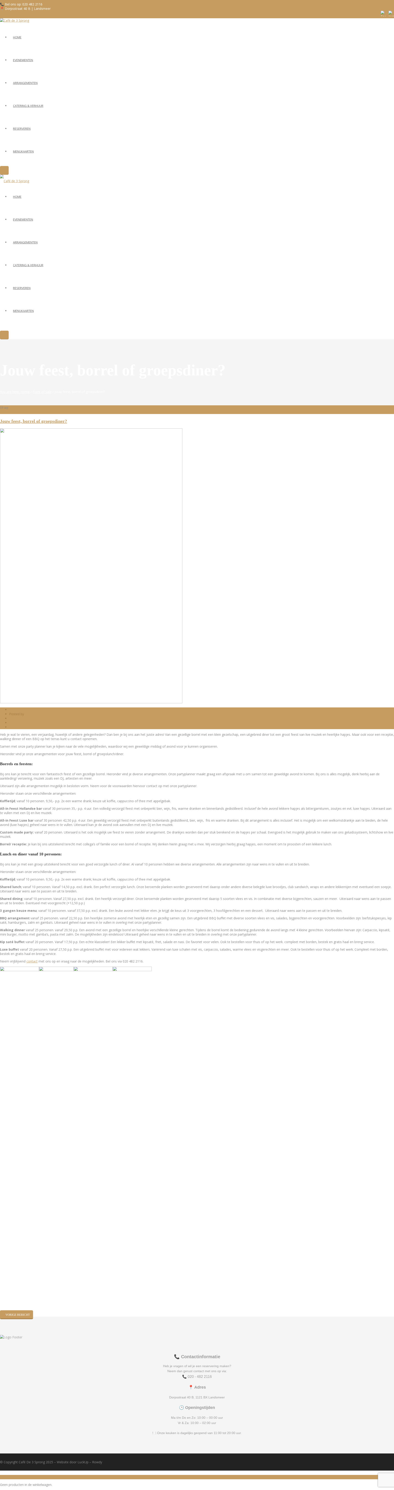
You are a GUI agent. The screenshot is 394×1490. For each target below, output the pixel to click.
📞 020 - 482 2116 (197, 1377)
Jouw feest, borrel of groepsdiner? (33, 421)
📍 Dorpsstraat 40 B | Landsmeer (25, 8)
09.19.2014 (17, 709)
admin (29, 714)
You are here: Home (15, 392)
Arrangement (19, 718)
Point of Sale (42, 392)
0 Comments (18, 722)
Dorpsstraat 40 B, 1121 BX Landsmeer (197, 1397)
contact (32, 961)
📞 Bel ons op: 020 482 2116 (21, 4)
